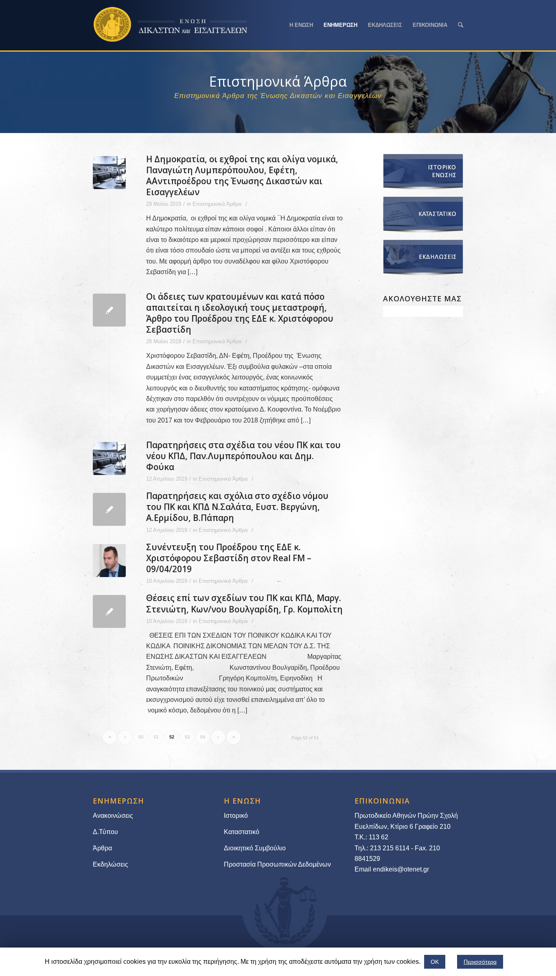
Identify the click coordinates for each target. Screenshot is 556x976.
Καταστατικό (242, 831)
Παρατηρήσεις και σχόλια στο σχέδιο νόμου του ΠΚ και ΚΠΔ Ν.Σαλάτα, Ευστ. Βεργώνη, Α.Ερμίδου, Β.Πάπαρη (237, 506)
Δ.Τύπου (105, 831)
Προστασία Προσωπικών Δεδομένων (277, 864)
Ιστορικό (236, 815)
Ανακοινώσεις (113, 815)
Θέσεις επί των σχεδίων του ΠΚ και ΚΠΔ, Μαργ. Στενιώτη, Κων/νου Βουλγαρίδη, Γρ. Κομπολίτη (244, 603)
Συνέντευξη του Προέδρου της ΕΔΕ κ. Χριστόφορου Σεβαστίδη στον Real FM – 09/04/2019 (228, 558)
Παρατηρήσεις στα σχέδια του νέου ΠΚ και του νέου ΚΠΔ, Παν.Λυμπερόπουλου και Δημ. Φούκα (243, 456)
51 (156, 736)
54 (202, 736)
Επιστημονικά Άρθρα (217, 204)
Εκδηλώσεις (110, 864)
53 (187, 736)
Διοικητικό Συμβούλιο (255, 848)
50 (140, 736)
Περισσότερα (480, 962)
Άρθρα (102, 848)
